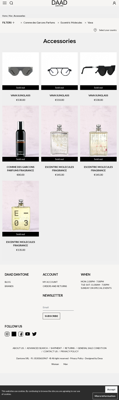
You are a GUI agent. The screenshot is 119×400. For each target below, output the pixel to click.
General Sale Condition (92, 348)
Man (11, 16)
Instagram (7, 334)
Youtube (27, 334)
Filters (7, 22)
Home (5, 16)
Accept (111, 389)
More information (105, 395)
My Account (50, 282)
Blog (8, 282)
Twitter (34, 334)
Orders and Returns (55, 286)
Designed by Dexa (94, 358)
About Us (18, 348)
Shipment (56, 348)
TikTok (14, 334)
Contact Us (50, 351)
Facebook (20, 334)
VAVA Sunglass (20, 95)
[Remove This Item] (37, 22)
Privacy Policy (70, 351)
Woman (55, 364)
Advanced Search (37, 348)
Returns (70, 348)
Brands (9, 286)
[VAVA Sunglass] (20, 70)
